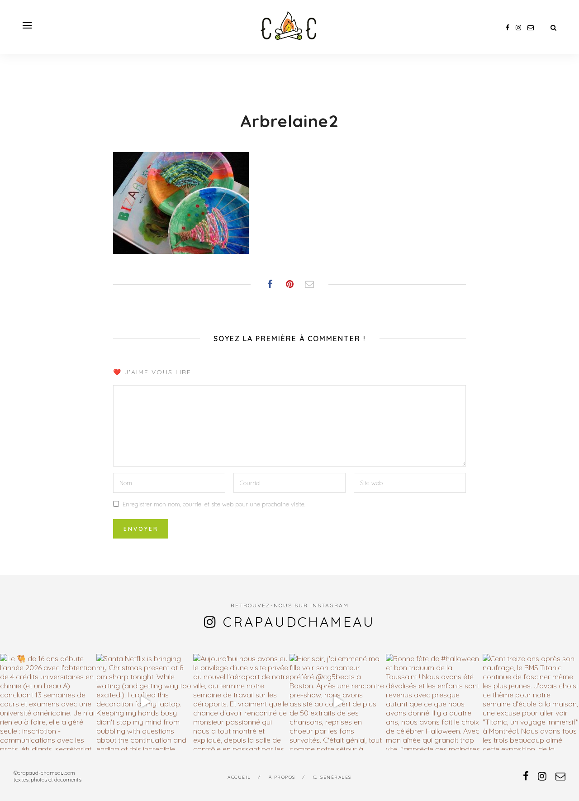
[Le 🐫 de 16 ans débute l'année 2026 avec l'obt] (48, 702)
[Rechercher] (553, 28)
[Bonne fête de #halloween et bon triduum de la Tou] (434, 702)
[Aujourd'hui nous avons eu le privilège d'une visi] (241, 702)
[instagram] (518, 28)
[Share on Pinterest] (289, 284)
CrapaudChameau (299, 621)
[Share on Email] (309, 284)
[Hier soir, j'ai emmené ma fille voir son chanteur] (338, 702)
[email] (530, 28)
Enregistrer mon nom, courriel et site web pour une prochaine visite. (214, 504)
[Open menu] (27, 25)
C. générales (332, 777)
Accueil (239, 777)
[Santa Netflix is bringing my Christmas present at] (144, 702)
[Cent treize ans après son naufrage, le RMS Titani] (531, 702)
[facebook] (507, 28)
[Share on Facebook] (269, 284)
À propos (282, 777)
